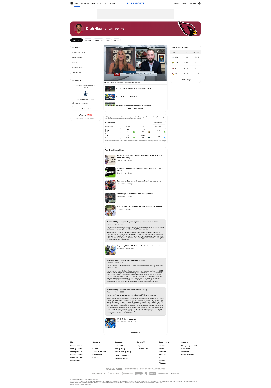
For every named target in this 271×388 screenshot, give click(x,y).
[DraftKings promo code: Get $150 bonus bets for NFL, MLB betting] (110, 172)
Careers (95, 349)
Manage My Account (189, 346)
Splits (108, 40)
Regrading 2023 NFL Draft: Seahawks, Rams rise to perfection (141, 246)
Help (138, 346)
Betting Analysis (76, 354)
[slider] (135, 74)
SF (176, 68)
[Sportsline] (113, 373)
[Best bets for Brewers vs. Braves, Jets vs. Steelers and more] (110, 185)
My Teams (185, 352)
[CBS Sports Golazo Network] (152, 369)
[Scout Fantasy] (163, 373)
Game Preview (86, 108)
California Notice (121, 358)
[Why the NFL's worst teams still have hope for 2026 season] (110, 210)
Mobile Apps (75, 360)
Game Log (98, 40)
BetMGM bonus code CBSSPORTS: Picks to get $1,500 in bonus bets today (139, 157)
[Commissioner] (141, 373)
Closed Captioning (122, 355)
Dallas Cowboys (84, 100)
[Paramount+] (127, 373)
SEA (176, 57)
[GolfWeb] (175, 373)
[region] (135, 63)
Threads (162, 360)
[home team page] (85, 93)
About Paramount (99, 352)
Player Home (77, 40)
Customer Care (143, 349)
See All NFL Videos (135, 109)
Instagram (163, 352)
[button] (71, 3)
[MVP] (152, 373)
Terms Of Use (120, 346)
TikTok (161, 349)
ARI (176, 74)
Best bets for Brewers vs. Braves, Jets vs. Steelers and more (139, 181)
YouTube (162, 346)
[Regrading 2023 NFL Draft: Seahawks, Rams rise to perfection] (110, 250)
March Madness (76, 357)
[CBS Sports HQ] (131, 369)
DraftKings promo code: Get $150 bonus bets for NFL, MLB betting (140, 169)
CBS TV (95, 357)
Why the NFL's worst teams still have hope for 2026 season (139, 206)
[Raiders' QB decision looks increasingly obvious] (110, 198)
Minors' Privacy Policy (123, 352)
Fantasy (88, 40)
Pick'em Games (76, 346)
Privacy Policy (120, 349)
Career (116, 40)
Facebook (162, 354)
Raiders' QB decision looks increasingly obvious (135, 194)
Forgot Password (187, 354)
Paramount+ (97, 354)
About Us (96, 346)
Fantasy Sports (76, 349)
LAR (176, 63)
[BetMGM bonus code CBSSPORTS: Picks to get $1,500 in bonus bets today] (110, 160)
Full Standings (185, 80)
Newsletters (185, 349)
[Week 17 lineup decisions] (110, 323)
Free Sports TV (76, 352)
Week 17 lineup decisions (126, 319)
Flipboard (162, 363)
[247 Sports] (98, 373)
